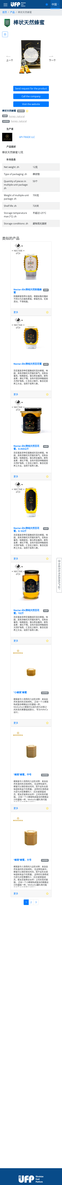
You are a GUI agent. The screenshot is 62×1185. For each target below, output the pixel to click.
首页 (4, 12)
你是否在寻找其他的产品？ (59, 576)
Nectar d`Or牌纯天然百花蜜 (28, 363)
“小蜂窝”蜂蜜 (20, 692)
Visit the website (31, 104)
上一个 (9, 60)
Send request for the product (31, 88)
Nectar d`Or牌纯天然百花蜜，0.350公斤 (26, 447)
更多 (16, 312)
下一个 (52, 60)
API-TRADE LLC (27, 137)
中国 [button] (54, 4)
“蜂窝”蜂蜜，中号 (22, 774)
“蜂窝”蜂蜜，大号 (22, 859)
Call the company (31, 96)
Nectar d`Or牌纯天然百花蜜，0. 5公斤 (26, 529)
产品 (12, 12)
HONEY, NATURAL (17, 116)
